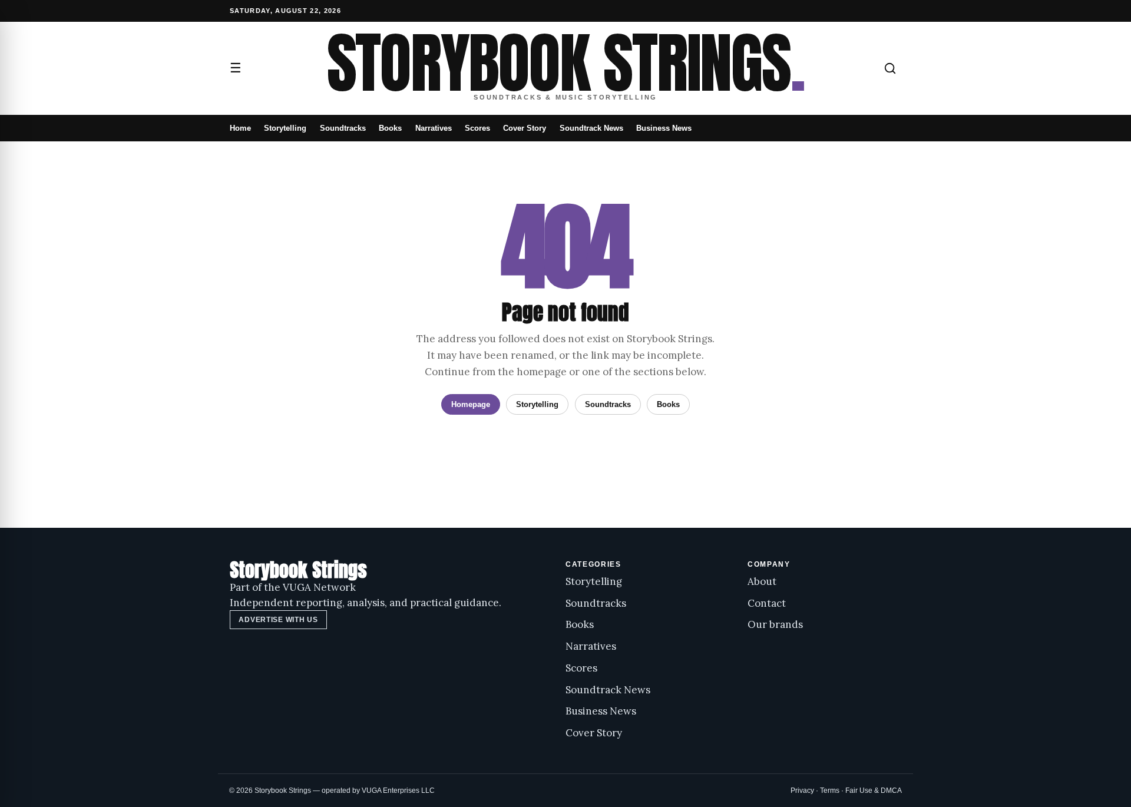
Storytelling (285, 128)
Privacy (802, 790)
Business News (664, 128)
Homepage (470, 404)
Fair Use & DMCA (873, 790)
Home (240, 128)
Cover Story (524, 128)
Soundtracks (343, 128)
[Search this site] (890, 68)
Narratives (433, 128)
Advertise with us (278, 620)
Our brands (775, 624)
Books (390, 128)
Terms (829, 790)
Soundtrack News (591, 128)
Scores (477, 128)
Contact (767, 603)
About (762, 581)
